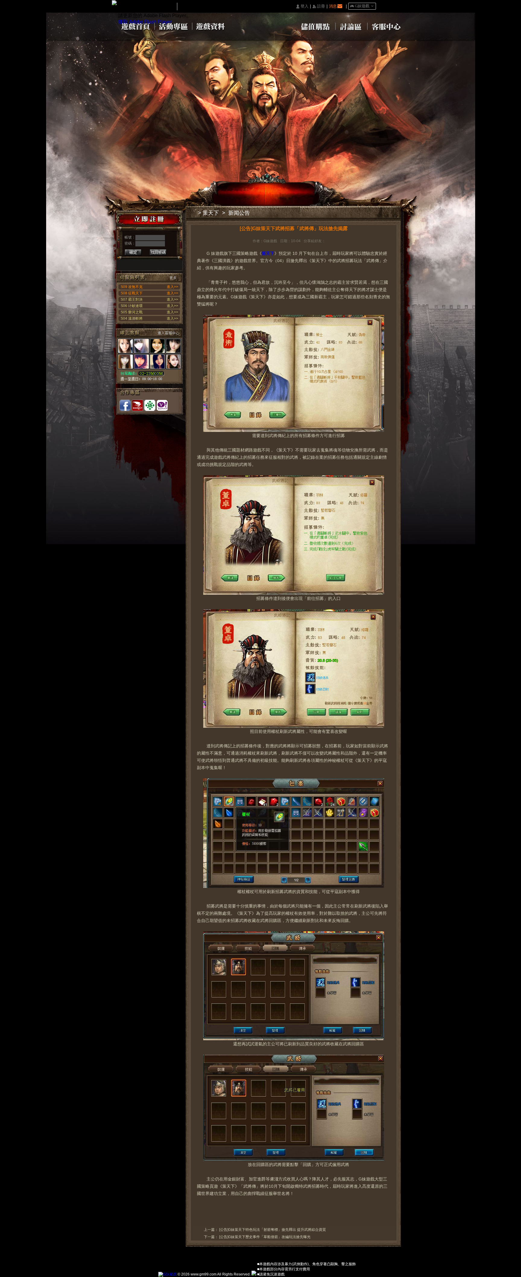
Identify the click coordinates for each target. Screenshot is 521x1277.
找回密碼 (158, 252)
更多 (173, 278)
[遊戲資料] (211, 26)
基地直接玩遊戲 (153, 263)
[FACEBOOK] (125, 405)
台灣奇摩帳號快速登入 (163, 263)
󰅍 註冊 (318, 6)
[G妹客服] (149, 356)
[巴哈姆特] (137, 405)
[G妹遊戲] (167, 1274)
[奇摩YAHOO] (162, 405)
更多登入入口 (172, 263)
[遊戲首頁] (135, 26)
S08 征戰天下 (132, 293)
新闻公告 (239, 213)
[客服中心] (386, 26)
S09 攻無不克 (132, 287)
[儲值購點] (314, 26)
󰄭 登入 (302, 6)
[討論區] (351, 26)
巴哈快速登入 (144, 263)
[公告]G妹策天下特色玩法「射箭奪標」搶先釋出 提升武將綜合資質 (272, 1230)
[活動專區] (173, 26)
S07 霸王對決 (132, 299)
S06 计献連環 (132, 306)
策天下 (211, 213)
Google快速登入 (135, 263)
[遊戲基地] (150, 405)
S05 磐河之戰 (132, 312)
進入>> (172, 287)
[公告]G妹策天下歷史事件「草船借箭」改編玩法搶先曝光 (265, 1237)
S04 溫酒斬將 (132, 318)
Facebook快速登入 (125, 263)
